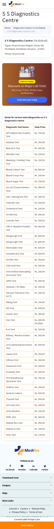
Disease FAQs (38, 508)
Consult (13, 508)
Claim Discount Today (27, 99)
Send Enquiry (27, 525)
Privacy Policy (19, 511)
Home (7, 27)
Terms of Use (35, 511)
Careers (24, 508)
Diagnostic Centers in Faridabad (29, 27)
